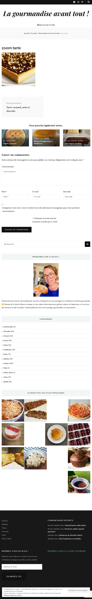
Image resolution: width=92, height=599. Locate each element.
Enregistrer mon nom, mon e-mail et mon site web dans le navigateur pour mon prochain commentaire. (41, 209)
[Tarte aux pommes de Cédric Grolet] (79, 411)
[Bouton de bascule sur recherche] (89, 2)
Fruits (4, 535)
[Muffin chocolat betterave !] (79, 459)
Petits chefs (8, 372)
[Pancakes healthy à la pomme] (56, 435)
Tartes (4, 528)
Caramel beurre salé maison (75, 525)
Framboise (38, 138)
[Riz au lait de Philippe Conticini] (35, 459)
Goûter (12, 140)
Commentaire (8, 166)
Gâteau (73, 140)
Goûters (5, 521)
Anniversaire (8, 327)
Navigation (47, 25)
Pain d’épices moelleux (73, 143)
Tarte (5, 377)
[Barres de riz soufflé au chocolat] (35, 411)
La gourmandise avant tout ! (46, 13)
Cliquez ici (14, 576)
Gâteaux (5, 524)
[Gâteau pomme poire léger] (13, 459)
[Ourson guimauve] (79, 435)
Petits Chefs (6, 539)
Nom (4, 191)
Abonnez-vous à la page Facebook (67, 551)
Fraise (5, 345)
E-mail (35, 191)
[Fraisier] (13, 435)
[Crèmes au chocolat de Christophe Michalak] (79, 482)
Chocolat (33, 33)
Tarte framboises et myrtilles (70, 539)
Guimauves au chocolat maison (70, 535)
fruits (5, 354)
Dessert (6, 336)
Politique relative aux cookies (13, 595)
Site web (67, 191)
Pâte (5, 368)
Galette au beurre (9, 143)
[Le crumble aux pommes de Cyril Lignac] (13, 411)
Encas (6, 140)
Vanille (46, 138)
